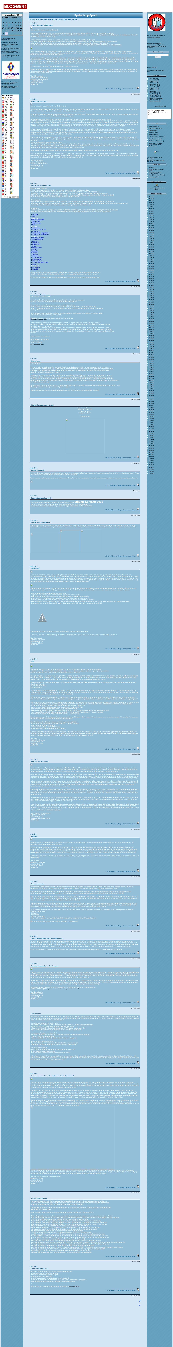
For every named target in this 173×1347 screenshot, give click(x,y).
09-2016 (151, 230)
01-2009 (151, 424)
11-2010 (151, 378)
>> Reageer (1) (135, 1192)
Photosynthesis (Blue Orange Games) (155, 172)
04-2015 (151, 266)
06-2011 (151, 363)
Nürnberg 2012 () (155, 95)
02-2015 (151, 270)
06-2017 (151, 211)
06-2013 (151, 312)
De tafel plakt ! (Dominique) (157, 136)
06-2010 (151, 388)
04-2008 (151, 443)
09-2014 (151, 281)
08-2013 (151, 308)
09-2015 (151, 255)
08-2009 (151, 410)
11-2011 (151, 353)
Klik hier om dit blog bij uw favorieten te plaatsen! (156, 188)
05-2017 (151, 213)
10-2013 (151, 304)
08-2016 (151, 232)
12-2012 (151, 325)
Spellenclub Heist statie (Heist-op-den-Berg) (155, 143)
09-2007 (151, 458)
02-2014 (151, 295)
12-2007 (151, 452)
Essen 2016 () (154, 89)
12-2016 (151, 223)
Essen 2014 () (154, 87)
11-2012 (151, 327)
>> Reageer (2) (135, 286)
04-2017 (151, 215)
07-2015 (151, 259)
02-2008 (151, 448)
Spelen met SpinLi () (156, 98)
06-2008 (151, 439)
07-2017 (151, 209)
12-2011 (151, 350)
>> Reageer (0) (135, 94)
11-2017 (151, 200)
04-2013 (151, 317)
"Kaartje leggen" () (155, 78)
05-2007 (151, 467)
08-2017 (151, 206)
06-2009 (151, 414)
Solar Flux (152, 167)
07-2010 (151, 386)
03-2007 (151, 471)
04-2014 (151, 291)
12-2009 (151, 401)
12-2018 (151, 196)
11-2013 (151, 302)
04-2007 (151, 469)
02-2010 (151, 397)
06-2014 (151, 287)
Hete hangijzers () (154, 92)
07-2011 (151, 361)
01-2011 (151, 374)
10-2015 (151, 253)
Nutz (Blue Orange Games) (157, 175)
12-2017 (151, 198)
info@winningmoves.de (37, 344)
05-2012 (151, 340)
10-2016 (151, 228)
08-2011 (151, 359)
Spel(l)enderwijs (153, 132)
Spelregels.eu (153, 146)
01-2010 (151, 399)
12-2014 (151, 274)
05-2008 (151, 441)
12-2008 (151, 427)
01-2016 (151, 247)
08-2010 (151, 384)
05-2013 (151, 314)
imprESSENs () (154, 94)
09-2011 (151, 357)
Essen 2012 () (154, 84)
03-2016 (151, 242)
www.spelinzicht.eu (74, 1286)
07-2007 (151, 463)
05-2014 (151, 289)
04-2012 (151, 342)
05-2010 (151, 391)
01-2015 (151, 272)
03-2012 (151, 344)
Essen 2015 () (154, 88)
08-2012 (151, 333)
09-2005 (151, 473)
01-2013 (151, 323)
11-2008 (151, 429)
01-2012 (151, 348)
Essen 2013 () (154, 85)
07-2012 (151, 336)
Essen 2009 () (154, 80)
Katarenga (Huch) (154, 177)
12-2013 (151, 300)
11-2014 (151, 276)
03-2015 (151, 268)
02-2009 (151, 422)
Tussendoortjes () (154, 101)
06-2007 (151, 465)
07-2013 (151, 310)
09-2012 (151, 331)
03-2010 (151, 395)
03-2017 (151, 217)
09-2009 (151, 408)
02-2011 (151, 372)
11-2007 (151, 454)
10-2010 (151, 380)
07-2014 (151, 285)
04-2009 (151, 418)
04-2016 (151, 240)
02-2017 (151, 219)
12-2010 (151, 376)
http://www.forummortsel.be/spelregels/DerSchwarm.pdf (63, 989)
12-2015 (151, 249)
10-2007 (151, 456)
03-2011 (151, 369)
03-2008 (151, 446)
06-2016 (151, 236)
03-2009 (151, 420)
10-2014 (151, 278)
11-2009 (151, 403)
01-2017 (151, 221)
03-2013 (151, 319)
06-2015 (151, 262)
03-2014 (151, 293)
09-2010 (151, 382)
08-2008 (151, 435)
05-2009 (151, 416)
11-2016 (151, 226)
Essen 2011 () (154, 82)
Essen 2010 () (154, 81)
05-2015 (151, 264)
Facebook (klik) (13, 55)
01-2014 (151, 297)
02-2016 (151, 245)
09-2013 (151, 306)
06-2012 (151, 338)
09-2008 (151, 433)
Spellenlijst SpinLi (154, 126)
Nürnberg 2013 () (155, 96)
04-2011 (151, 367)
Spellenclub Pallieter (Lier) (156, 141)
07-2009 (151, 412)
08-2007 (151, 460)
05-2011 (151, 365)
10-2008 (151, 431)
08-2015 (151, 257)
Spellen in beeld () (155, 99)
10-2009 (151, 405)
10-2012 (151, 329)
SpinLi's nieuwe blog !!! (155, 139)
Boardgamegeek (154, 134)
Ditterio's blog (153, 130)
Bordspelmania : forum (155, 128)
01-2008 (151, 450)
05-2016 (151, 238)
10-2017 (151, 202)
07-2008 (151, 437)
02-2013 (151, 321)
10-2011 (151, 355)
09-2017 (151, 204)
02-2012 (151, 346)
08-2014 (151, 283)
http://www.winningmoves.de (38, 319)
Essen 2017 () (154, 91)
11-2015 (151, 251)
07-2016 (151, 234)
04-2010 (151, 393)
